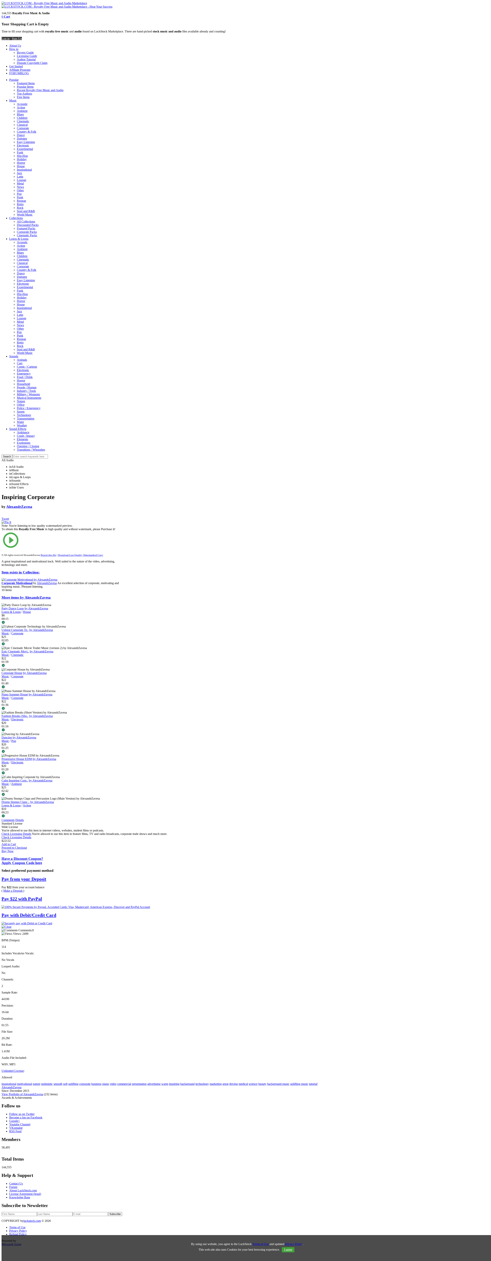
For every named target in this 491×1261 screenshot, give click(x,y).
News (20, 187)
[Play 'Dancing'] (60, 752)
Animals (22, 359)
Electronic (23, 145)
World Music (25, 214)
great (225, 1083)
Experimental (25, 149)
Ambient (22, 111)
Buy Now (8, 851)
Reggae (21, 200)
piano (105, 1083)
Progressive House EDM (17, 759)
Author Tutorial (26, 59)
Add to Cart (9, 844)
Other (20, 190)
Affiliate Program (19, 69)
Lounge (21, 180)
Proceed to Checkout (14, 847)
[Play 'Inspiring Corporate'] (60, 540)
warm (164, 1083)
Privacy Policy (18, 1230)
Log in (6, 38)
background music (278, 1083)
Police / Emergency (28, 408)
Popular (14, 79)
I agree (288, 1249)
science (253, 1083)
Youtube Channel (19, 1124)
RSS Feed (15, 1131)
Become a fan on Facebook (25, 1117)
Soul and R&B (26, 211)
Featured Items (26, 83)
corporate (85, 1083)
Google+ (14, 1121)
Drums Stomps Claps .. (16, 802)
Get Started (16, 66)
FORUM (14, 73)
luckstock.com (32, 1220)
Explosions (23, 442)
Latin (20, 176)
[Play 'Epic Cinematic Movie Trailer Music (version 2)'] (60, 666)
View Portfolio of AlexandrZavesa (22, 1094)
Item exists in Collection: (21, 572)
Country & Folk (26, 131)
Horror (21, 162)
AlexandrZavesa (19, 507)
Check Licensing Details (16, 833)
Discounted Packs (28, 225)
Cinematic (23, 121)
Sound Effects (17, 429)
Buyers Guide (25, 52)
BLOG (24, 73)
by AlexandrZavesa (36, 608)
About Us (15, 45)
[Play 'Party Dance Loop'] (60, 623)
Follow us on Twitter (22, 1114)
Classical (22, 124)
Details (19, 820)
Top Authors (24, 93)
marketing (216, 1083)
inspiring (174, 1083)
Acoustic (22, 104)
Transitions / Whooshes (31, 449)
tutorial (313, 1083)
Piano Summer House (15, 694)
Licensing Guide (27, 56)
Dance (21, 135)
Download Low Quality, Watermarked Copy (80, 555)
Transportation (25, 418)
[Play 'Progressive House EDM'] (60, 773)
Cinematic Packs (27, 235)
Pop (19, 193)
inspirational (9, 1083)
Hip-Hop (22, 155)
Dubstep (22, 138)
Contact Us (16, 1183)
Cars (19, 363)
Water (20, 422)
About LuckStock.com (23, 1190)
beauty (262, 1083)
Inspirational (24, 169)
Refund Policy (18, 1234)
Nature (21, 401)
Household (23, 384)
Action (21, 107)
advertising (154, 1083)
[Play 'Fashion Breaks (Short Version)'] (60, 730)
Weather (22, 425)
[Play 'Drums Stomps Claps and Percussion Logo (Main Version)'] (60, 816)
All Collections (26, 221)
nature (36, 1083)
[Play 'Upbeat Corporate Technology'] (60, 644)
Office (21, 404)
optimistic (47, 1083)
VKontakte (16, 1127)
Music (13, 100)
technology (202, 1083)
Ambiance (23, 432)
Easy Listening (26, 142)
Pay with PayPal (22, 898)
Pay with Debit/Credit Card (29, 915)
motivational (24, 1083)
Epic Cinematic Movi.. (15, 651)
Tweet (5, 518)
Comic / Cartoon (27, 366)
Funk (20, 152)
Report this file (48, 555)
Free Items (23, 97)
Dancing (7, 737)
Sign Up (17, 38)
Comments (8, 820)
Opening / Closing (28, 446)
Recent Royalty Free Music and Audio (40, 90)
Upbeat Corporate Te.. (15, 630)
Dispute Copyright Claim (32, 63)
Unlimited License (13, 1070)
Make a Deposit (13, 890)
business (96, 1083)
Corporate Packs (27, 231)
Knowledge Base (19, 1197)
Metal (20, 183)
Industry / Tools (26, 390)
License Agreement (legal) (25, 1194)
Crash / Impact (26, 435)
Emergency (24, 373)
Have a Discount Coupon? (22, 861)
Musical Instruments (29, 397)
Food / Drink (25, 377)
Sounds (13, 356)
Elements (22, 439)
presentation (139, 1083)
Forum (13, 1187)
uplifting (73, 1083)
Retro (20, 204)
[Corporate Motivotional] (29, 579)
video (113, 1083)
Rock (20, 207)
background (187, 1083)
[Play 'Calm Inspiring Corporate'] (60, 795)
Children (22, 117)
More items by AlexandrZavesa (26, 597)
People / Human (26, 387)
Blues (20, 114)
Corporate (23, 128)
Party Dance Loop (13, 608)
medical (243, 1083)
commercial (124, 1083)
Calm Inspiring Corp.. (15, 780)
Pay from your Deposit (24, 879)
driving (233, 1083)
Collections (16, 218)
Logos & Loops (18, 238)
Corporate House (12, 673)
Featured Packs (26, 228)
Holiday (22, 159)
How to (13, 49)
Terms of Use (17, 1227)
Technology (24, 415)
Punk (20, 197)
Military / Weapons (28, 394)
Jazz (19, 173)
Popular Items (25, 86)
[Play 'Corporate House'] (60, 687)
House (21, 166)
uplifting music (299, 1083)
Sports (21, 411)
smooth (58, 1083)
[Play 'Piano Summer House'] (60, 709)
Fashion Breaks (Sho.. (15, 716)
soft (65, 1083)
